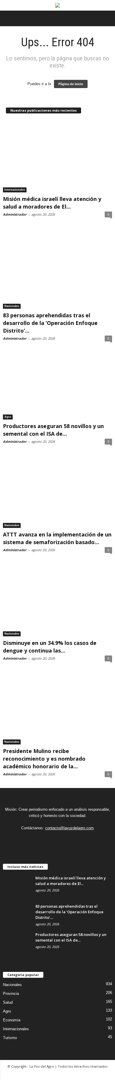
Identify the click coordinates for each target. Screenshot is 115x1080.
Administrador (15, 214)
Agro (7, 416)
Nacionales (11, 306)
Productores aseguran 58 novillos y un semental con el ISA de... (70, 937)
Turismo (10, 1038)
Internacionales (14, 189)
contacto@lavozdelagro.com (69, 828)
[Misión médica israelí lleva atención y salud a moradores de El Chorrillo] (57, 156)
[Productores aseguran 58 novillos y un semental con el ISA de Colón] (57, 386)
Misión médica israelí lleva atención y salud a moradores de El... (70, 880)
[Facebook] (57, 839)
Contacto (57, 1073)
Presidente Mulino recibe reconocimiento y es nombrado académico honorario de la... (44, 758)
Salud (8, 1002)
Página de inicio (70, 84)
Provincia (11, 993)
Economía (11, 1020)
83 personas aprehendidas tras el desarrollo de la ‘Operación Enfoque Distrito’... (50, 323)
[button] (105, 18)
